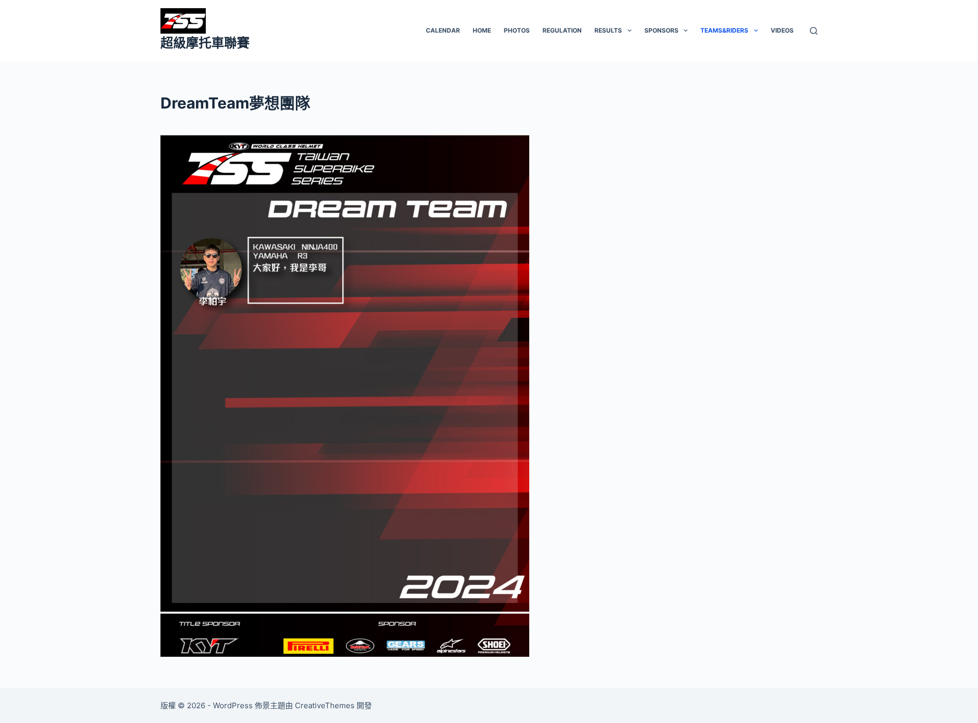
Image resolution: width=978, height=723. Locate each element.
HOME (482, 30)
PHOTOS (517, 30)
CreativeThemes (325, 705)
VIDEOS (782, 30)
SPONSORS (661, 30)
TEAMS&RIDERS (724, 30)
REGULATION (562, 30)
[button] (629, 30)
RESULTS (608, 30)
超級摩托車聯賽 (205, 42)
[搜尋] (814, 31)
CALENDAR (443, 30)
